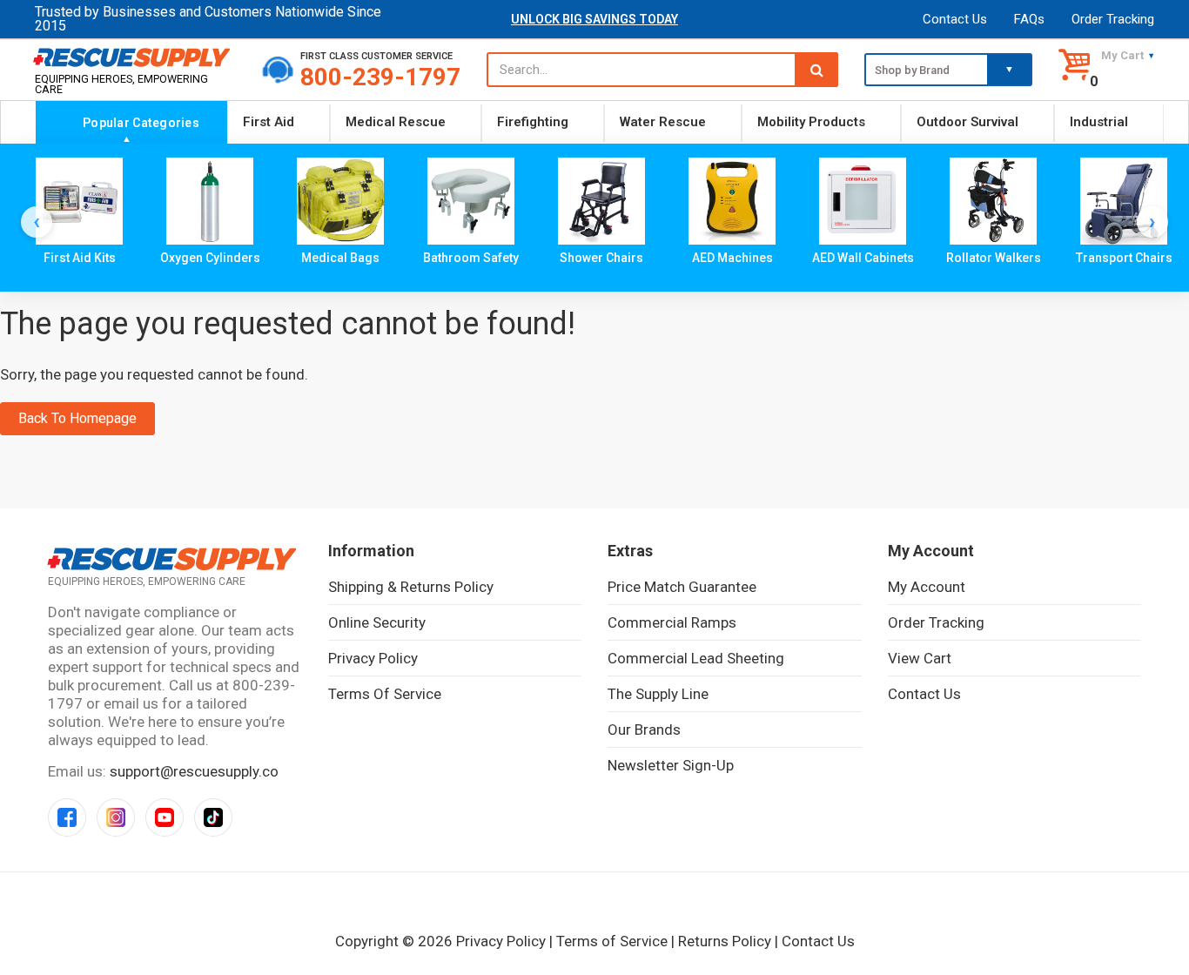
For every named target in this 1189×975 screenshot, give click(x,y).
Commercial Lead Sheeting (696, 658)
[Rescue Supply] (135, 56)
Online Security (377, 622)
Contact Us (955, 19)
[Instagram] (116, 817)
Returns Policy (724, 941)
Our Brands (644, 729)
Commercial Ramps (672, 622)
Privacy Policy (373, 658)
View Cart (919, 658)
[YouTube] (164, 817)
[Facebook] (67, 817)
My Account (926, 586)
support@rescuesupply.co (194, 771)
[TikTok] (213, 817)
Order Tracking (1112, 19)
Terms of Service (384, 694)
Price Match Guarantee (682, 586)
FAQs (1029, 19)
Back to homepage (77, 418)
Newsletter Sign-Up (671, 765)
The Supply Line (658, 694)
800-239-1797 (380, 77)
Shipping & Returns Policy (411, 586)
